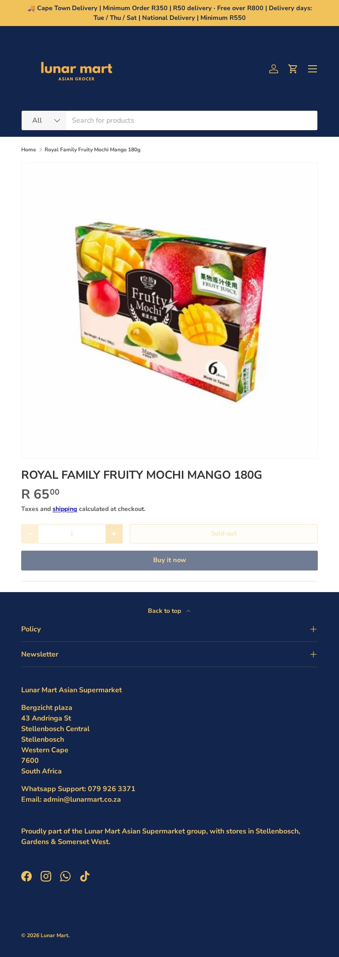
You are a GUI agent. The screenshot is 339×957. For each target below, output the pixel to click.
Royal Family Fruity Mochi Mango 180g (92, 149)
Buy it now (169, 559)
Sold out (224, 533)
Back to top (165, 611)
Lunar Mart (54, 935)
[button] (293, 69)
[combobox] (169, 120)
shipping (65, 509)
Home (28, 149)
